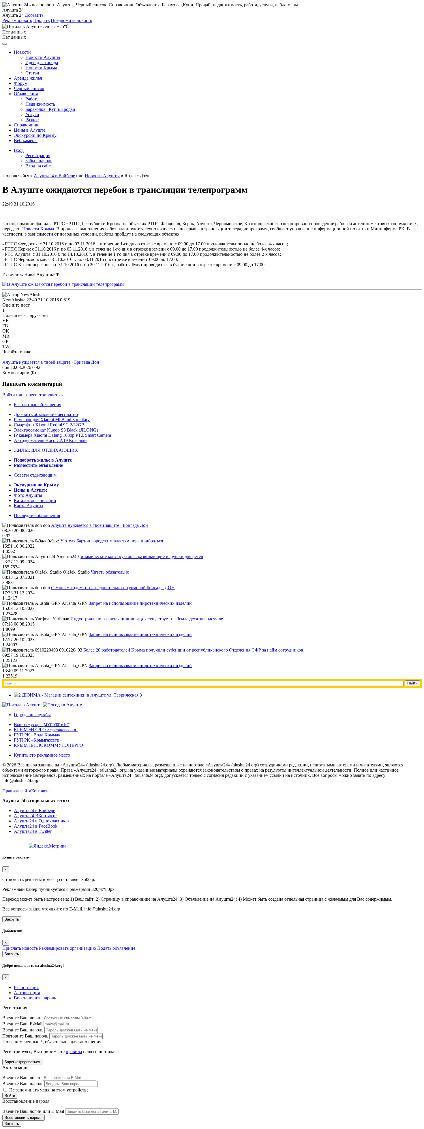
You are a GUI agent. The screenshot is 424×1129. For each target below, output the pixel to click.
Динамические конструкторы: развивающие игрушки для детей (140, 556)
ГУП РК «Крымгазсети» (38, 740)
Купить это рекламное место (42, 755)
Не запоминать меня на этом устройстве (48, 1089)
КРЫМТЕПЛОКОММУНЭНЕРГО (48, 745)
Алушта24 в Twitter (33, 831)
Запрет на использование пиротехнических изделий (140, 603)
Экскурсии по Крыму (35, 135)
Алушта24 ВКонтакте (35, 815)
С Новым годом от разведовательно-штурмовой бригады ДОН (113, 587)
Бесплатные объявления (37, 404)
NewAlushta (13, 299)
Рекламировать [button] (17, 20)
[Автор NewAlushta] (23, 294)
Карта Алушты (28, 505)
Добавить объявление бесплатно (46, 414)
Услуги (32, 114)
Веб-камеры (25, 140)
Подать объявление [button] (116, 948)
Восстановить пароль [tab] (35, 997)
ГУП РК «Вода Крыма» (37, 734)
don (5, 367)
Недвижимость (40, 104)
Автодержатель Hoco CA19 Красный (50, 440)
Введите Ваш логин (22, 1017)
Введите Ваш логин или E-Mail (33, 1111)
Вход (19, 150)
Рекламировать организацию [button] (67, 948)
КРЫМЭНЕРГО (46, 729)
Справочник (26, 124)
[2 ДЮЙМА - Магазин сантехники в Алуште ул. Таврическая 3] (78, 695)
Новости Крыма (41, 67)
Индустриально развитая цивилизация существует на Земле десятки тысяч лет (147, 618)
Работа (32, 98)
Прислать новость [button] (20, 948)
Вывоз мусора (42, 724)
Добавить (34, 15)
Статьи (32, 72)
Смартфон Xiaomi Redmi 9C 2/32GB (49, 424)
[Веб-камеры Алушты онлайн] (62, 704)
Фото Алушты (28, 495)
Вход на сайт (38, 165)
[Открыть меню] (4, 44)
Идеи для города (41, 62)
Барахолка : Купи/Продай (50, 109)
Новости (22, 52)
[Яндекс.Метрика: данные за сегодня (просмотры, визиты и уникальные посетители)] (47, 846)
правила (74, 1051)
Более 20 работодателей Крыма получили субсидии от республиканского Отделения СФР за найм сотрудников (193, 649)
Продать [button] (41, 20)
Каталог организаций (35, 500)
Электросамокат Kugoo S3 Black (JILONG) (56, 430)
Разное (32, 119)
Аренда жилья (28, 78)
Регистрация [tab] (26, 987)
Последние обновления (37, 515)
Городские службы (32, 714)
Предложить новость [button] (71, 20)
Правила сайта (16, 790)
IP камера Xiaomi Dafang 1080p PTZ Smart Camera (62, 435)
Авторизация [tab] (27, 992)
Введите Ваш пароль (22, 1029)
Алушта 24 (13, 15)
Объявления (26, 93)
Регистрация (37, 155)
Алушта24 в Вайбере (34, 810)
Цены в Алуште (29, 130)
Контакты (40, 790)
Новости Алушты (42, 57)
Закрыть (12, 919)
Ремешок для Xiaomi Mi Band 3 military (52, 419)
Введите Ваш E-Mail (22, 1023)
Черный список (29, 88)
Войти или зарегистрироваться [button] (32, 394)
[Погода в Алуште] (22, 704)
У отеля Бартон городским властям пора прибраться (111, 540)
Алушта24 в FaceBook (35, 826)
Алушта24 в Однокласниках (42, 820)
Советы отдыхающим (35, 475)
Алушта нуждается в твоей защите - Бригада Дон (50, 362)
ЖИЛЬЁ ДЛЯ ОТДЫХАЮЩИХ (46, 450)
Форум (20, 83)
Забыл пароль (38, 160)
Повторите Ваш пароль (25, 1035)
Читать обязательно (110, 572)
